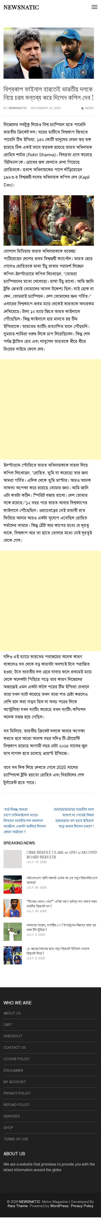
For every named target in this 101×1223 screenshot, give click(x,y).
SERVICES (12, 1116)
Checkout (13, 1036)
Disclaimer (13, 1071)
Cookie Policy (17, 1059)
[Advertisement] (50, 409)
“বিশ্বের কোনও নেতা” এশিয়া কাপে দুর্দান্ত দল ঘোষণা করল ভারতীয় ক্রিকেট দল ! (62, 903)
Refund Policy (17, 1105)
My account (15, 1082)
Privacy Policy (17, 1093)
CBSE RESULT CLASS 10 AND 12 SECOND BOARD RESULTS (62, 854)
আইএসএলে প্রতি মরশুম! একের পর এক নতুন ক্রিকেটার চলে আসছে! (62, 880)
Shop (8, 1128)
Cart (8, 1025)
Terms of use (16, 1139)
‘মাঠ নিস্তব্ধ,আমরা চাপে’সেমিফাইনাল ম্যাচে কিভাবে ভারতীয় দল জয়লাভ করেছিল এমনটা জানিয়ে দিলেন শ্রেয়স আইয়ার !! (25, 820)
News (89, 108)
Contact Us (15, 1048)
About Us (12, 1013)
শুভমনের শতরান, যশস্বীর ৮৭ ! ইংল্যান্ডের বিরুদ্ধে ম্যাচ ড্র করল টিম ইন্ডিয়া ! (61, 927)
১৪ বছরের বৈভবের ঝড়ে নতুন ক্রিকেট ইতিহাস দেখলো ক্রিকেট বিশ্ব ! (58, 951)
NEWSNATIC (21, 7)
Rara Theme (18, 1206)
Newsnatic (18, 108)
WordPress (59, 1206)
